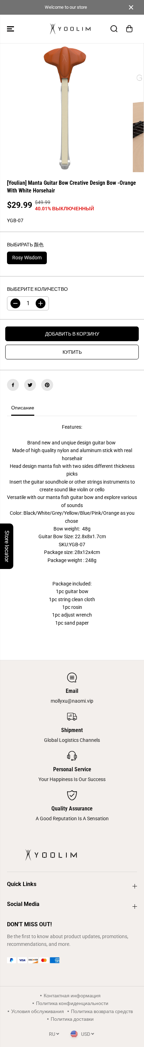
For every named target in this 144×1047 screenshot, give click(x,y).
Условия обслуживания (37, 1011)
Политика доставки (72, 1019)
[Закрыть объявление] (131, 7)
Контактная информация (72, 995)
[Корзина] (129, 28)
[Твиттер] (30, 385)
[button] (11, 29)
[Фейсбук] (13, 385)
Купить (72, 352)
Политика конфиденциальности (72, 1003)
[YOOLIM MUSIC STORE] (70, 29)
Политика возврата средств (102, 1011)
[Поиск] (114, 28)
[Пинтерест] (47, 385)
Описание (22, 407)
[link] (72, 960)
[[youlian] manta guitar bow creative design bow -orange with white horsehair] (64, 108)
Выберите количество (37, 289)
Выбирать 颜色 (25, 244)
